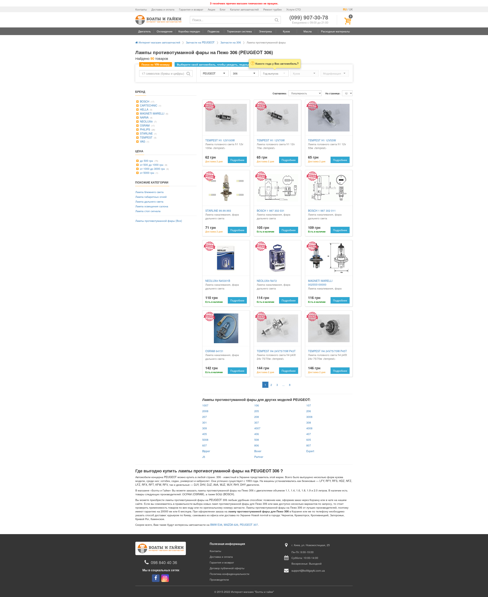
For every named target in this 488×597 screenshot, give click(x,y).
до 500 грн (146, 161)
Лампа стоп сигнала (148, 211)
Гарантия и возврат (191, 9)
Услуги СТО (293, 9)
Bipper (206, 451)
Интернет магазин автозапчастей (159, 42)
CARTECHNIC (148, 105)
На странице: (332, 93)
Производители (219, 579)
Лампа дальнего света (149, 201)
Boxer (257, 451)
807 (308, 445)
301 (204, 422)
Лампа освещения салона (151, 206)
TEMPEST (145, 137)
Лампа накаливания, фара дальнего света (222, 214)
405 (204, 434)
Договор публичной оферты (227, 568)
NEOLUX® (146, 121)
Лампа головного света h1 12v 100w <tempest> (224, 144)
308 (308, 422)
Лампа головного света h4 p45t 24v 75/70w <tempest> (327, 355)
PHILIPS (144, 129)
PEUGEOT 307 (249, 524)
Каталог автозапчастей (244, 9)
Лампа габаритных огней (151, 197)
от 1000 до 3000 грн (152, 169)
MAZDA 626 (231, 524)
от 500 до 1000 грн (151, 165)
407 (308, 434)
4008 (309, 428)
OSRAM (144, 125)
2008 (205, 411)
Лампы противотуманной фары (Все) (158, 221)
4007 (257, 428)
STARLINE (146, 133)
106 (256, 405)
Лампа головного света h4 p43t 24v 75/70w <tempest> (276, 355)
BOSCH (144, 101)
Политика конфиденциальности (229, 574)
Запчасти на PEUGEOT (200, 42)
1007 (205, 405)
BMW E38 (216, 524)
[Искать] (276, 20)
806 (256, 445)
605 (308, 440)
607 (204, 445)
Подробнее (237, 160)
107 (308, 405)
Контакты (141, 9)
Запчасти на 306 (230, 42)
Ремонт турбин (272, 9)
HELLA (143, 109)
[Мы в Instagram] (165, 578)
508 (256, 440)
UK (351, 9)
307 (256, 422)
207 (204, 417)
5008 (205, 440)
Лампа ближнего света (149, 192)
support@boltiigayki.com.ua (308, 570)
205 (256, 411)
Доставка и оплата (162, 9)
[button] (144, 31)
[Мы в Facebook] (156, 578)
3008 (309, 417)
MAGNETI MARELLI (151, 113)
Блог (223, 9)
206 (308, 411)
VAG (142, 141)
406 (256, 434)
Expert (310, 451)
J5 (203, 457)
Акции (211, 9)
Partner (258, 457)
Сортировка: (280, 93)
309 (204, 428)
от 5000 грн (146, 173)
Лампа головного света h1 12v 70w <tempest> (276, 144)
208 (256, 417)
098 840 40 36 (164, 562)
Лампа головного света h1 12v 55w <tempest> (327, 144)
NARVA (143, 117)
